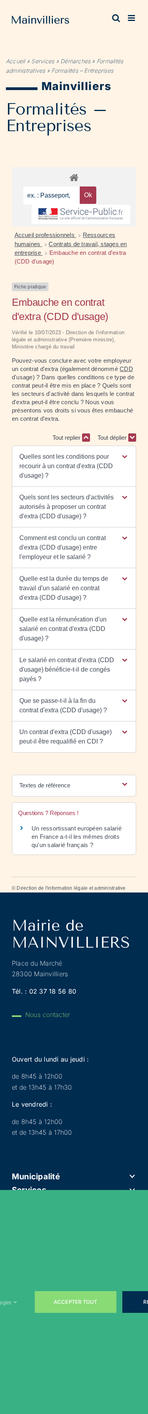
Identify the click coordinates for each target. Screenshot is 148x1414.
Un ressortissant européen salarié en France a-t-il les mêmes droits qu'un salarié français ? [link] (77, 836)
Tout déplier (112, 437)
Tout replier (67, 437)
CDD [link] (126, 368)
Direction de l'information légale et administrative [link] (71, 888)
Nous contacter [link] (47, 1015)
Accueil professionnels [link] (46, 235)
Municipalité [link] (36, 1176)
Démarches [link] (75, 61)
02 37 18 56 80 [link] (52, 991)
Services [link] (42, 61)
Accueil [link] (15, 61)
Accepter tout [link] (75, 1302)
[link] (40, 21)
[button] (74, 466)
